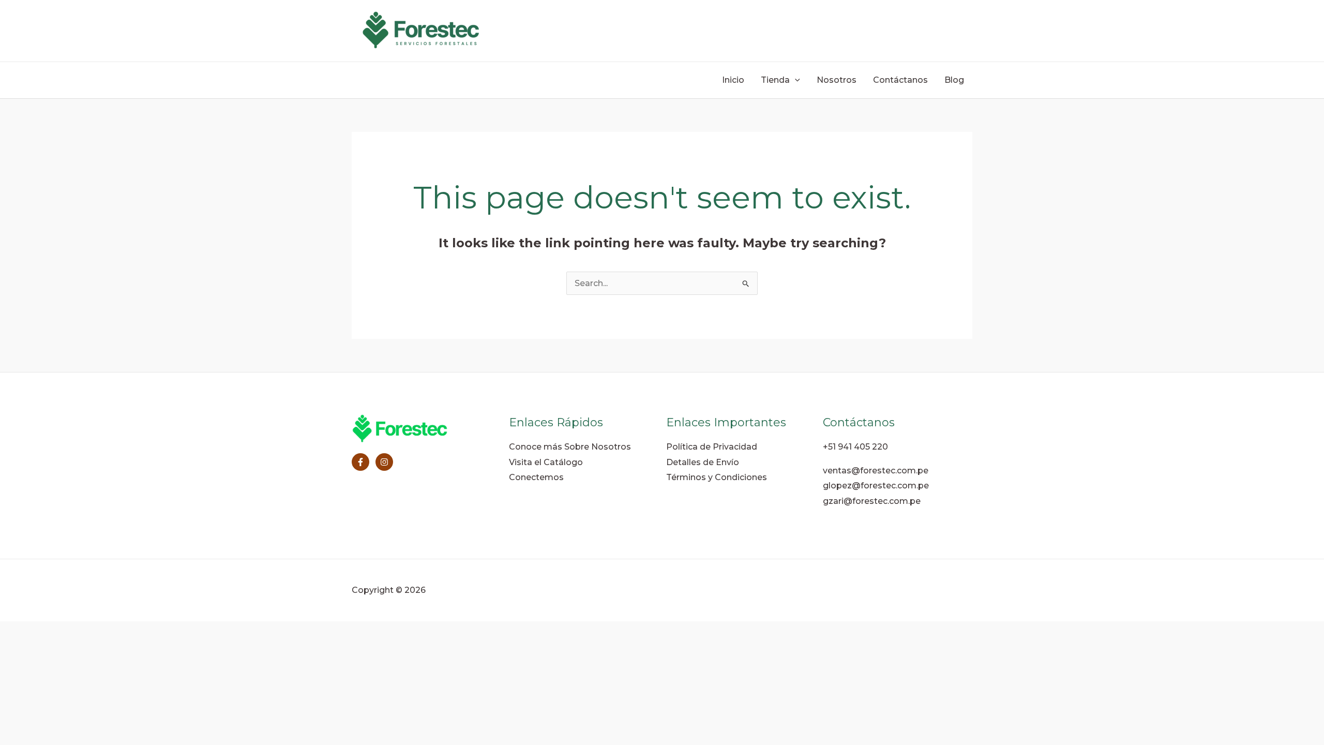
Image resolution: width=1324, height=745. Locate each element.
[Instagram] (384, 462)
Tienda (775, 80)
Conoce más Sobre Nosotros (570, 447)
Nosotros (836, 80)
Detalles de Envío (702, 462)
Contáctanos (900, 80)
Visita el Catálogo (546, 462)
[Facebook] (360, 462)
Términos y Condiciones (716, 477)
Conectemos (536, 477)
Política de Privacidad (711, 447)
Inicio (733, 80)
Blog (954, 80)
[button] (795, 80)
